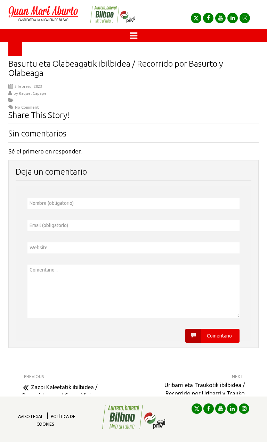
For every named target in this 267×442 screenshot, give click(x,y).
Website (39, 247)
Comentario (219, 336)
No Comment (27, 107)
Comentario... (44, 270)
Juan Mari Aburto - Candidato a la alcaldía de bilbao (43, 14)
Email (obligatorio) (49, 225)
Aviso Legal (30, 416)
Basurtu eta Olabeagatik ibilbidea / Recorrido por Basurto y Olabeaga (115, 68)
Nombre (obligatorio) (52, 203)
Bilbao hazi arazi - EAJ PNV (112, 14)
